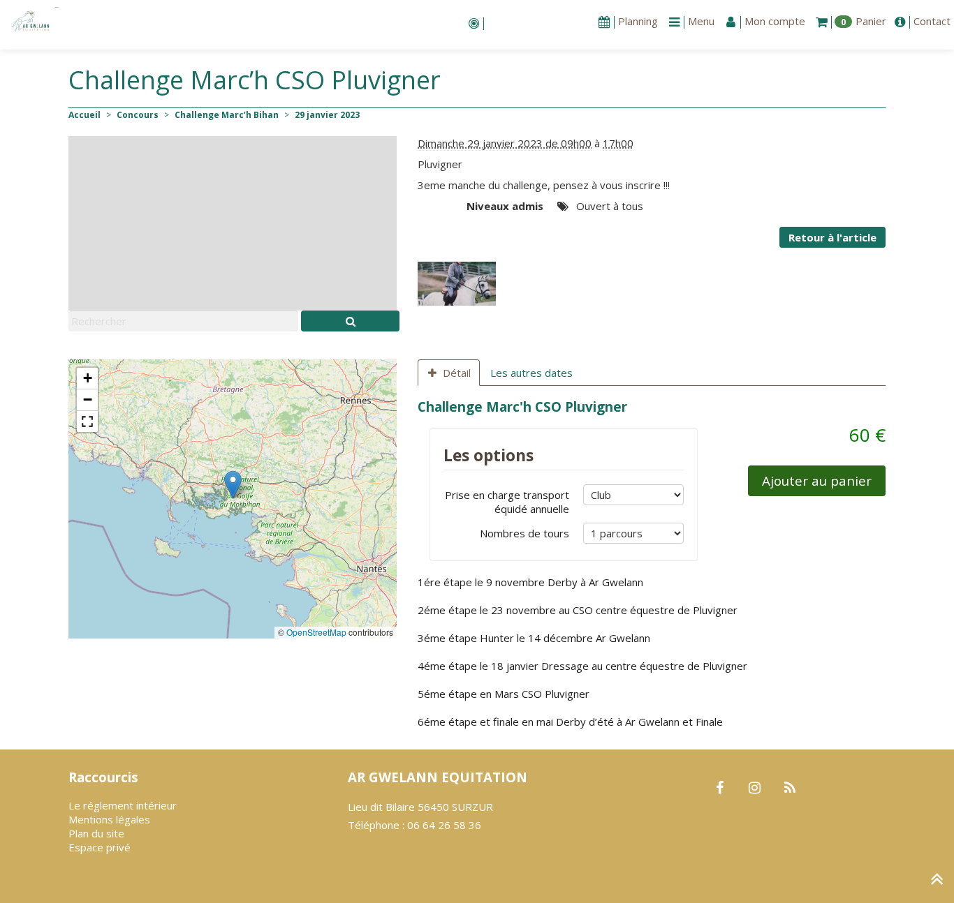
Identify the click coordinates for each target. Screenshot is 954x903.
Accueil (84, 115)
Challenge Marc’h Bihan (227, 115)
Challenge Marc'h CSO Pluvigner (522, 406)
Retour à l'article (832, 237)
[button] (233, 484)
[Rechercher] (350, 321)
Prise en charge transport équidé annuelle (507, 502)
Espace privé (99, 847)
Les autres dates (531, 373)
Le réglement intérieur (122, 805)
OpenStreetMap (316, 632)
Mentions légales (109, 819)
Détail (457, 373)
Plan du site (96, 833)
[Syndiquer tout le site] (789, 789)
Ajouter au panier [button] (817, 480)
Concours (138, 115)
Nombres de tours (524, 533)
